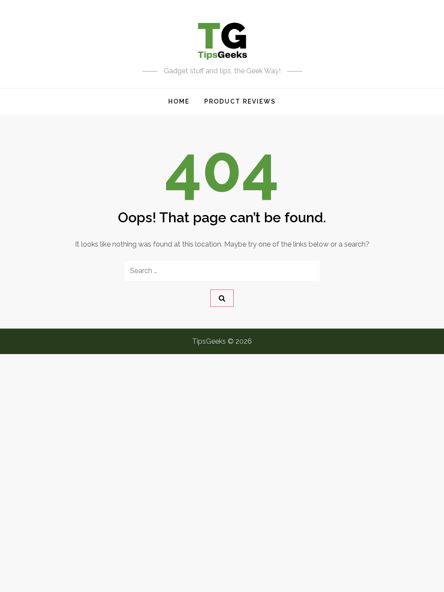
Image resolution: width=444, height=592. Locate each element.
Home (178, 101)
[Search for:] (222, 271)
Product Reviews (240, 101)
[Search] (222, 298)
